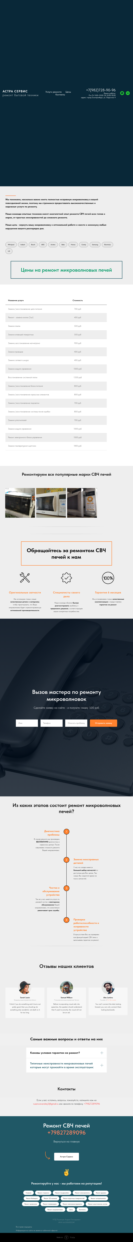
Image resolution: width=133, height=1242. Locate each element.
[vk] (128, 93)
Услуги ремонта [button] (53, 91)
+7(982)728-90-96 (101, 90)
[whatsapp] (122, 93)
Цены (68, 91)
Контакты (60, 94)
